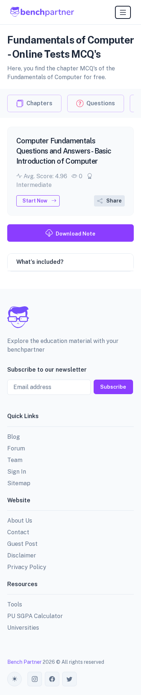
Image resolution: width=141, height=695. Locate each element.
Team (14, 460)
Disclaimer (21, 555)
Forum (16, 448)
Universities (23, 627)
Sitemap (18, 483)
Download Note (75, 233)
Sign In (16, 471)
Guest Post (22, 543)
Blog (13, 436)
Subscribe (113, 387)
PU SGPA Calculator (35, 616)
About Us (19, 520)
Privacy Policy (26, 567)
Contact (18, 532)
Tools (14, 604)
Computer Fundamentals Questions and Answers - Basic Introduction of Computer (63, 150)
